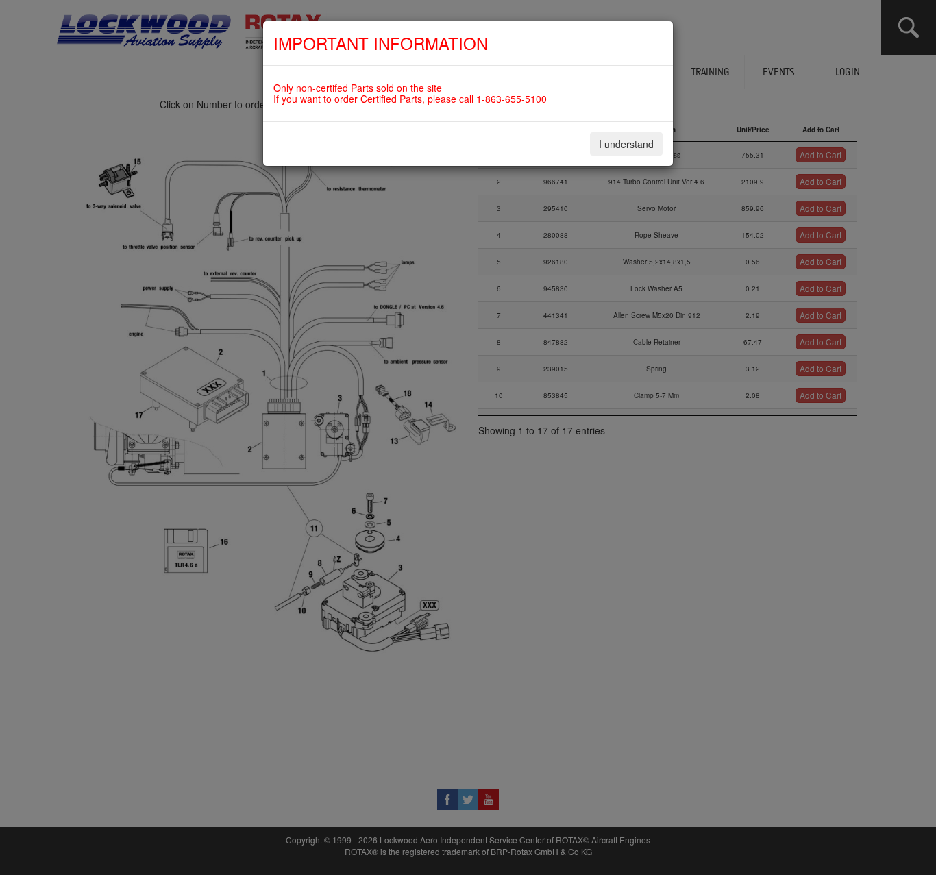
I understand (626, 144)
